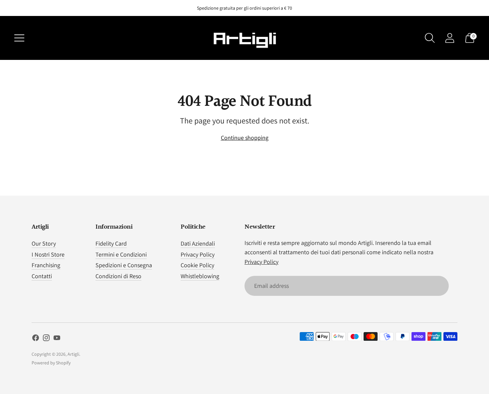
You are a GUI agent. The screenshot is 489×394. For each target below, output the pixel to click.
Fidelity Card (111, 243)
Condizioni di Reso (118, 276)
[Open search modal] (429, 38)
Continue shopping (244, 137)
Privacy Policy (198, 254)
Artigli (73, 354)
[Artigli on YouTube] (57, 339)
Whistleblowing (200, 276)
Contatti (42, 276)
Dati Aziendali (198, 243)
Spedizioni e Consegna (123, 265)
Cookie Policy (197, 265)
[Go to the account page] (449, 38)
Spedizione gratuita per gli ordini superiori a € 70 (244, 8)
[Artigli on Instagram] (46, 339)
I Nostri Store (48, 254)
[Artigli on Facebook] (36, 339)
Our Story (44, 243)
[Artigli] (244, 38)
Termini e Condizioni (121, 254)
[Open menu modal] (19, 38)
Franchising (46, 265)
